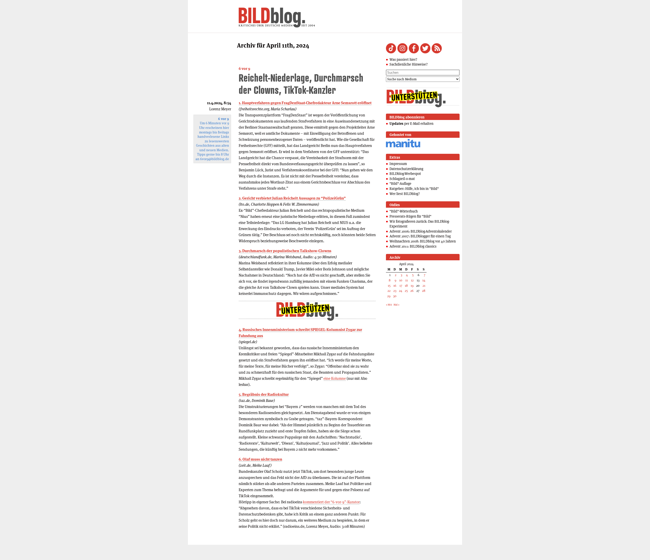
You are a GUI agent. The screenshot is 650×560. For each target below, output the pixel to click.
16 (394, 285)
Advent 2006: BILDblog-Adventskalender (420, 231)
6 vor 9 (244, 68)
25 (406, 291)
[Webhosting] (403, 146)
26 (412, 291)
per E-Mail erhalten (411, 123)
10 (400, 280)
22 (389, 291)
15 (389, 285)
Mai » (396, 304)
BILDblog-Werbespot (405, 173)
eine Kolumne (334, 378)
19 (412, 285)
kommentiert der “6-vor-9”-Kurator (331, 502)
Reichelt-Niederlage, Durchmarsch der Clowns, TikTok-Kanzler (301, 83)
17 (400, 285)
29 (389, 296)
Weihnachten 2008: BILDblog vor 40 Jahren (422, 241)
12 (412, 280)
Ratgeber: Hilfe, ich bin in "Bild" (414, 188)
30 (394, 296)
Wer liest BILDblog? (404, 193)
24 (400, 291)
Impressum (398, 163)
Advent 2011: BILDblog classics (412, 246)
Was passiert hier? (403, 59)
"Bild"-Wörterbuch (403, 211)
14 (423, 280)
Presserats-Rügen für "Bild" (410, 216)
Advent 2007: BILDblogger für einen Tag (420, 236)
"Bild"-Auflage (400, 183)
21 (423, 285)
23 (394, 291)
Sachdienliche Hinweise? (408, 64)
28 (423, 291)
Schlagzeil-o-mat (402, 178)
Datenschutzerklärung (406, 169)
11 (406, 280)
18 (406, 285)
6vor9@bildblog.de (214, 159)
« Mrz (389, 304)
